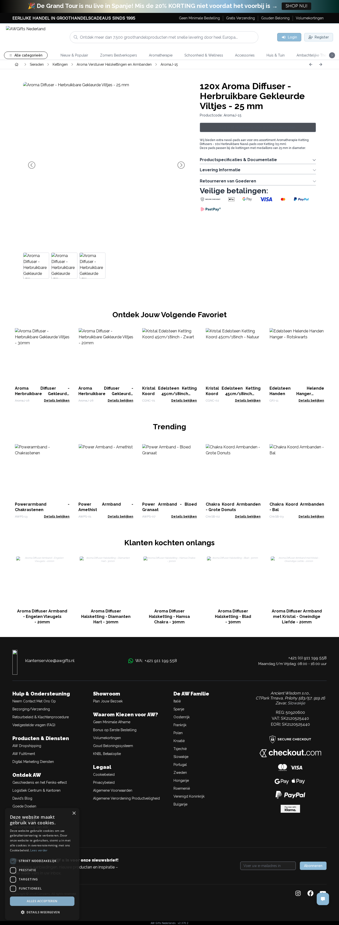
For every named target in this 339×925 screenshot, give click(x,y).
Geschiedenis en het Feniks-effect (39, 782)
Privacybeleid (104, 782)
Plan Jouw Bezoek (108, 701)
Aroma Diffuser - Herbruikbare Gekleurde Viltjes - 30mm (42, 394)
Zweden (180, 773)
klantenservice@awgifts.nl (49, 660)
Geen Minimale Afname (111, 722)
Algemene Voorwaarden (112, 790)
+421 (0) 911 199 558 (307, 657)
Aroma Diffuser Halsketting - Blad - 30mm (233, 616)
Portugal (180, 765)
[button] (42, 912)
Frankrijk (179, 725)
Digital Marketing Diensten (33, 762)
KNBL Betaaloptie (107, 754)
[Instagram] (298, 893)
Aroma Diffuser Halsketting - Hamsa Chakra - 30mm (169, 616)
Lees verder (38, 850)
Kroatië (179, 741)
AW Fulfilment (23, 754)
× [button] (74, 813)
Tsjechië (180, 749)
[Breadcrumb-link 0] (16, 64)
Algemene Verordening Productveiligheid (126, 798)
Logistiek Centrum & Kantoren (36, 790)
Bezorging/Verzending (31, 709)
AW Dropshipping (26, 746)
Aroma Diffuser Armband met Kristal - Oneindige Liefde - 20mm (297, 616)
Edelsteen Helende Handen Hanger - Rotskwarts (297, 394)
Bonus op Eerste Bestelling (114, 730)
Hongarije (181, 780)
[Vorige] (311, 64)
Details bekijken (56, 400)
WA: (156, 660)
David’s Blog (22, 798)
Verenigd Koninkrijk (188, 796)
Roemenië (181, 788)
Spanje (178, 709)
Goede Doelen (24, 806)
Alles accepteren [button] (42, 901)
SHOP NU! (296, 6)
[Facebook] (310, 893)
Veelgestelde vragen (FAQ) (33, 725)
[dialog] (42, 864)
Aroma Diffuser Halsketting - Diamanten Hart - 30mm (106, 616)
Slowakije (180, 757)
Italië (177, 701)
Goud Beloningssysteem (113, 746)
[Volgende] (321, 64)
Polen (178, 733)
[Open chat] (323, 899)
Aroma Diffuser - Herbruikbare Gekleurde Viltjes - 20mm (105, 394)
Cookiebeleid (104, 775)
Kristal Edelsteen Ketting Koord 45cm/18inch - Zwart (169, 394)
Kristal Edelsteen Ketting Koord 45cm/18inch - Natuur (233, 394)
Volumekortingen (107, 738)
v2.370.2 (183, 923)
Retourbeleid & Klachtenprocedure (40, 717)
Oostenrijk (181, 717)
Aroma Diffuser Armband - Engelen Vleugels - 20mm (42, 616)
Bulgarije (180, 804)
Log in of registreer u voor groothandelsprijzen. (258, 127)
